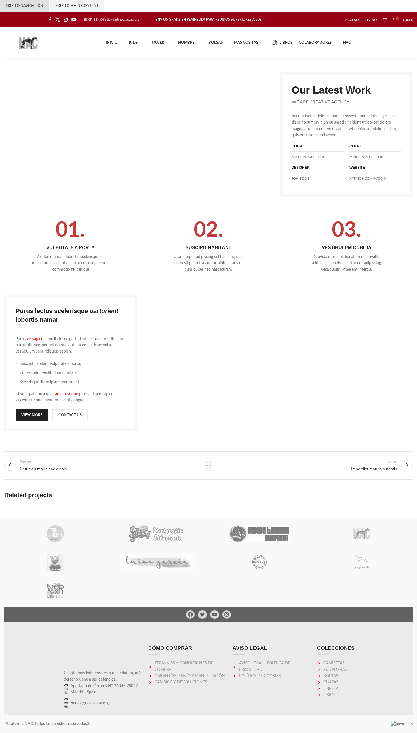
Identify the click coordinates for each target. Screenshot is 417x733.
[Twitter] (202, 614)
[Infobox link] (70, 246)
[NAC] (362, 534)
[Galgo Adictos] (362, 562)
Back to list (208, 465)
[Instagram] (226, 614)
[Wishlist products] (385, 20)
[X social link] (57, 19)
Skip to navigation (24, 6)
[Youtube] (214, 614)
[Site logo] (28, 43)
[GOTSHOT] (259, 562)
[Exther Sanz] (55, 590)
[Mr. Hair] (55, 562)
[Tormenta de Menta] (55, 534)
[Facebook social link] (50, 19)
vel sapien (35, 339)
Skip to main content (77, 6)
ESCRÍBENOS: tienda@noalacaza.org (111, 19)
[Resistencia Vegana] (259, 534)
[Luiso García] (157, 562)
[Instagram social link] (66, 19)
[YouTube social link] (74, 19)
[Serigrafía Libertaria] (157, 534)
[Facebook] (190, 614)
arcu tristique (66, 394)
